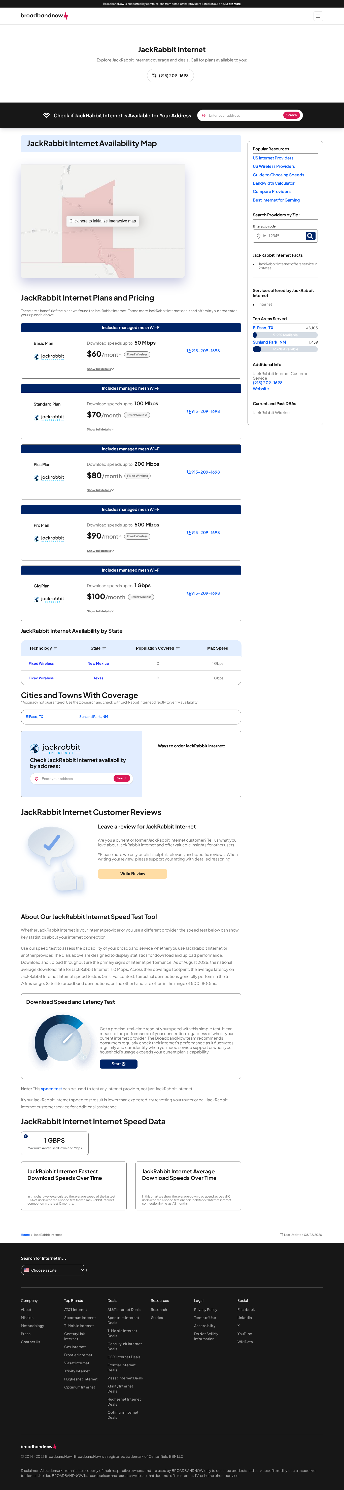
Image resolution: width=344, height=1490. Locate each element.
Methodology (32, 1325)
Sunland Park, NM (93, 716)
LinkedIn (244, 1317)
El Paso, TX (34, 716)
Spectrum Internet (80, 1317)
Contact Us (30, 1341)
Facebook (246, 1309)
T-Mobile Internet (79, 1325)
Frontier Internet (78, 1354)
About (26, 1309)
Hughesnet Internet (81, 1379)
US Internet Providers (273, 157)
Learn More (233, 3)
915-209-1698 (205, 350)
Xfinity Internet (77, 1371)
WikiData (245, 1341)
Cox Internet (75, 1346)
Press (25, 1333)
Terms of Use (205, 1317)
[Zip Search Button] (311, 236)
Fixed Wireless (41, 663)
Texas (98, 678)
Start (117, 1064)
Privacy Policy (205, 1309)
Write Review (132, 874)
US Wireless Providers (274, 166)
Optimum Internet (79, 1387)
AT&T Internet (75, 1309)
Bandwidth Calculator (274, 183)
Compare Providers (272, 191)
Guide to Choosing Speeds (278, 174)
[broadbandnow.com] (44, 16)
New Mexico (98, 663)
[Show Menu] (318, 16)
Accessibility (205, 1325)
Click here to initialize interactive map (103, 221)
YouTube (244, 1333)
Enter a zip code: (265, 226)
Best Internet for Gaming (276, 200)
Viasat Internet (76, 1363)
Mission (27, 1317)
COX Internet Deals (124, 1356)
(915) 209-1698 (174, 75)
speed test (51, 1088)
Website (261, 388)
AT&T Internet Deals (124, 1309)
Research (159, 1309)
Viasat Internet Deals (125, 1378)
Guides (157, 1317)
